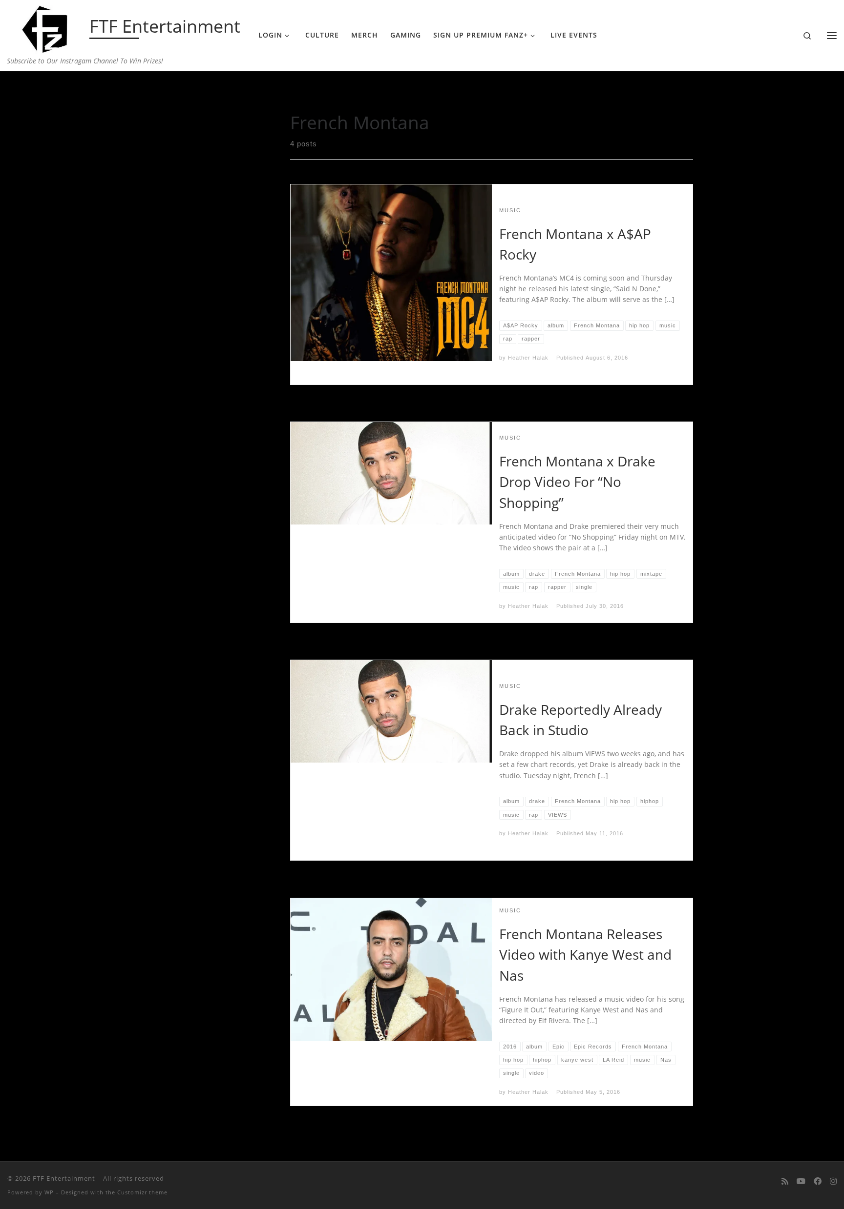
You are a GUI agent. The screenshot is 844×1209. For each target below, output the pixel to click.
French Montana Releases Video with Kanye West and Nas (585, 954)
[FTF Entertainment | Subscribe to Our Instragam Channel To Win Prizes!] (46, 27)
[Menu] (832, 35)
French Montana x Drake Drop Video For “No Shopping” (577, 481)
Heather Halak (528, 358)
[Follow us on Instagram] (833, 1181)
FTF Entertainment (64, 1178)
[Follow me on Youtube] (801, 1181)
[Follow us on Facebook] (818, 1181)
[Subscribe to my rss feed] (784, 1181)
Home (160, 90)
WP (49, 1192)
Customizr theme (142, 1192)
